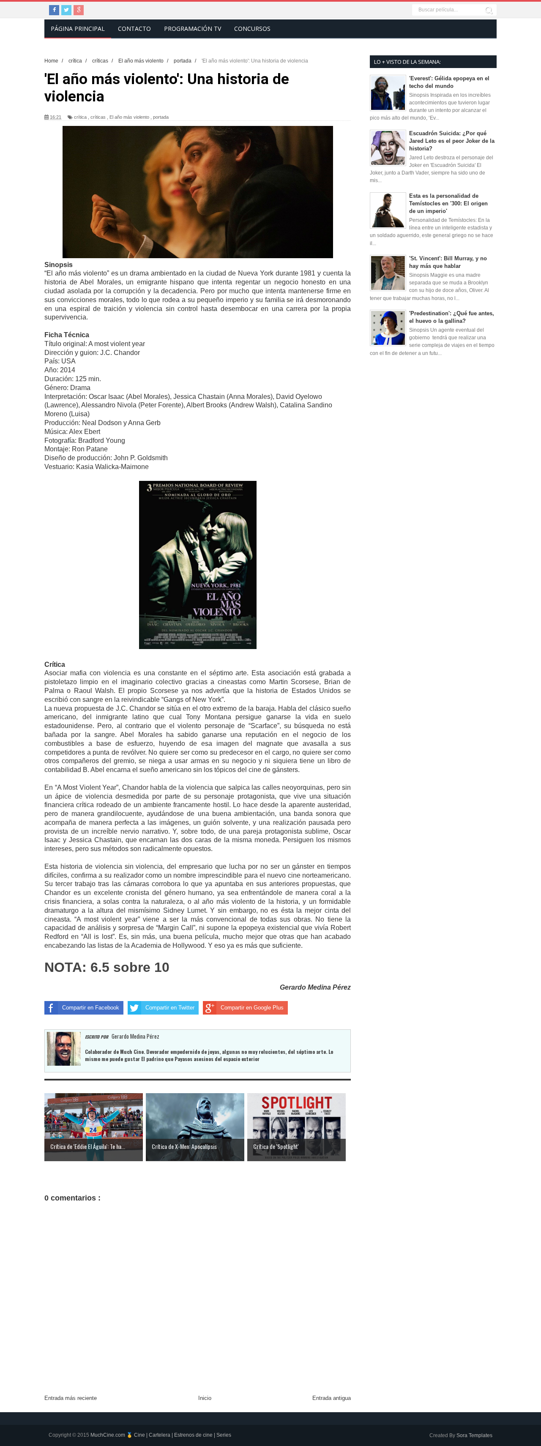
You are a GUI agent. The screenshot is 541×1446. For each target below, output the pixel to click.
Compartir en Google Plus (252, 1007)
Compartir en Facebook (90, 1007)
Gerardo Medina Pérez (315, 987)
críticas (98, 117)
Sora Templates (474, 1435)
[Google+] (79, 10)
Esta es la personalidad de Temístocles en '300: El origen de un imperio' (448, 203)
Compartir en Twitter (169, 1007)
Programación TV (192, 29)
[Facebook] (54, 10)
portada (161, 117)
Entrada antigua (331, 1398)
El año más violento (129, 117)
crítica (80, 117)
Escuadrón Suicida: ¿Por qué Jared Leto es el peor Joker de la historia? (452, 141)
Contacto (134, 29)
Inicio (204, 1398)
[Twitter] (66, 10)
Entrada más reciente (70, 1398)
